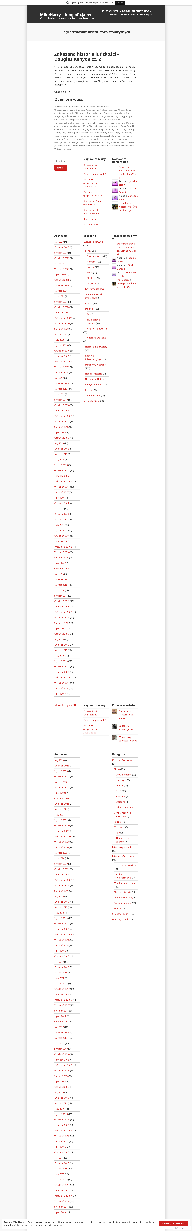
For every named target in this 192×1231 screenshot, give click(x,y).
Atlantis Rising (124, 110)
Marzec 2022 (60, 263)
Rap (89, 314)
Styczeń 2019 (61, 399)
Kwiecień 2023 (61, 247)
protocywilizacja (107, 132)
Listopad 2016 (61, 541)
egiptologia (127, 116)
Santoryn (58, 139)
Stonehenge (72, 142)
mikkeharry (62, 106)
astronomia (111, 110)
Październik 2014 (63, 677)
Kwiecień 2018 (61, 448)
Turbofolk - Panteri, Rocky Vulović (126, 715)
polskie (91, 267)
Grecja (108, 119)
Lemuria (121, 123)
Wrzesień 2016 (62, 552)
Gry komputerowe (94, 288)
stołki (81, 142)
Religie (88, 390)
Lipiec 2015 (60, 628)
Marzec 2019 (60, 388)
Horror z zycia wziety (96, 346)
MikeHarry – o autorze (95, 328)
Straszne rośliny (91, 395)
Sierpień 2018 (61, 426)
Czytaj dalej (60, 92)
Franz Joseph (73, 119)
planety (130, 129)
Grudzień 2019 (62, 350)
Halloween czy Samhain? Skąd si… (128, 174)
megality (58, 126)
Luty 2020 (59, 339)
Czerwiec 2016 (61, 568)
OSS (66, 129)
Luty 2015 (59, 655)
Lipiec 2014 (60, 693)
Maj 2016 (59, 573)
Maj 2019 (59, 377)
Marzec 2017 (60, 519)
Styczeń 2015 (61, 661)
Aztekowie (69, 113)
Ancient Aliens (92, 110)
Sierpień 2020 (61, 328)
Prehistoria (94, 132)
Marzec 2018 (60, 454)
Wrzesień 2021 (62, 268)
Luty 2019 (59, 394)
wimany (58, 145)
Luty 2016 (59, 590)
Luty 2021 (59, 296)
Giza (102, 119)
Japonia (83, 123)
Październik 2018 (63, 416)
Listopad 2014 (61, 671)
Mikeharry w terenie (96, 364)
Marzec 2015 (60, 650)
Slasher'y (92, 277)
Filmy (88, 250)
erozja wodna (60, 119)
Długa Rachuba (108, 116)
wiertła (123, 142)
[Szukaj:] (67, 161)
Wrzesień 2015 (62, 617)
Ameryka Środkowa (76, 110)
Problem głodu (91, 224)
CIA (76, 113)
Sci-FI (90, 272)
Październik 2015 (63, 612)
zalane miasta (106, 145)
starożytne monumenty (115, 139)
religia (95, 136)
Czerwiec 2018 (61, 437)
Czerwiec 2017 (61, 503)
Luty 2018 (59, 459)
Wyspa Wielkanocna (81, 145)
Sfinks (84, 139)
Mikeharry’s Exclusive (122, 14)
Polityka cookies (54, 1225)
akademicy (61, 110)
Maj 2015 (59, 639)
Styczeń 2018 (61, 465)
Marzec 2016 (60, 584)
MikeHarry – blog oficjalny (65, 14)
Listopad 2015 (61, 606)
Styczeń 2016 (61, 595)
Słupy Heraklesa (92, 142)
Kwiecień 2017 (61, 514)
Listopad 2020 (61, 312)
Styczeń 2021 (61, 301)
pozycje (69, 132)
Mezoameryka (69, 126)
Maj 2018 (59, 443)
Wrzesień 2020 (62, 323)
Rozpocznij (119, 3)
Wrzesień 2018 (62, 421)
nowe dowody (113, 126)
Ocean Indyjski (127, 126)
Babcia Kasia (89, 218)
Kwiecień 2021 (61, 285)
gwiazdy (116, 119)
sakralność (127, 136)
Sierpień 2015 (61, 622)
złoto (131, 145)
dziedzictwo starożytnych (88, 116)
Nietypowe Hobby (94, 379)
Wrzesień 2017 (62, 486)
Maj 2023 (59, 241)
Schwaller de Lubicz (72, 139)
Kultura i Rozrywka (93, 241)
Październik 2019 (63, 361)
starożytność (60, 142)
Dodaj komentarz (64, 149)
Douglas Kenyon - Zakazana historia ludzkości (107, 113)
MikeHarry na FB (65, 705)
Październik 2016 (63, 546)
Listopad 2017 (61, 475)
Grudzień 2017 (62, 470)
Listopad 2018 (61, 410)
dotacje (82, 113)
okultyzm (58, 129)
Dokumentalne (95, 256)
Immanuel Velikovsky (63, 123)
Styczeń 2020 (61, 345)
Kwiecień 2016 (61, 579)
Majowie (130, 123)
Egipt (118, 116)
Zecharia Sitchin (121, 145)
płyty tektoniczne (123, 132)
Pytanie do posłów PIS (95, 173)
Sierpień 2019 (61, 372)
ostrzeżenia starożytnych (80, 129)
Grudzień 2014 (62, 666)
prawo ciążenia (81, 132)
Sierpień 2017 (61, 492)
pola (63, 132)
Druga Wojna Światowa (65, 116)
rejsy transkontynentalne (80, 136)
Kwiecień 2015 (61, 644)
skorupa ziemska (96, 139)
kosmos (113, 123)
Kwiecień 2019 (61, 383)
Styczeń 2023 (61, 252)
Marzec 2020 (60, 334)
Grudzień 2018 (62, 405)
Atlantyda (58, 113)
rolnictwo (111, 136)
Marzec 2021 (60, 290)
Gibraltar (95, 119)
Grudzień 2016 (62, 535)
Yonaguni (95, 145)
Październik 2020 (63, 318)
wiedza (116, 142)
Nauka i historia (93, 373)
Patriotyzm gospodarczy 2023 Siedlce (90, 183)
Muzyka (89, 308)
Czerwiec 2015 (61, 633)
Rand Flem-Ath (61, 136)
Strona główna (110, 10)
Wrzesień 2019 (62, 367)
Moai (79, 126)
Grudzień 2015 (62, 601)
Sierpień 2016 (61, 557)
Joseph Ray (93, 123)
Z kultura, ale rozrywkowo (135, 10)
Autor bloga (143, 14)
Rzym (119, 136)
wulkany (67, 145)
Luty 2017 (59, 524)
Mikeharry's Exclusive (94, 337)
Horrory (91, 261)
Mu (97, 126)
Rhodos (102, 136)
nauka (103, 126)
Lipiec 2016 (60, 563)
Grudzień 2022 (62, 258)
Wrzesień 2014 (62, 682)
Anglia (102, 110)
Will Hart (131, 142)
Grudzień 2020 (62, 307)
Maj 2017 (59, 508)
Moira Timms (89, 126)
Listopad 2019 (61, 356)
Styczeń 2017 (61, 530)
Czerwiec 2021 (61, 279)
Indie (76, 123)
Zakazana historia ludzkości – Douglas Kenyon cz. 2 (87, 56)
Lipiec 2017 (60, 497)
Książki (92, 106)
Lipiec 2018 (60, 432)
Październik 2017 (63, 481)
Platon (57, 132)
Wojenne (91, 283)
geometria (85, 119)
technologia (106, 142)
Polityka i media (93, 384)
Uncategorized (102, 106)
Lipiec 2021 (60, 274)
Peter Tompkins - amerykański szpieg (109, 129)
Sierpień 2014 (61, 688)
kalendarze (103, 123)
